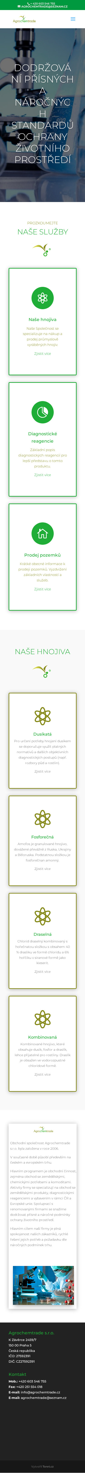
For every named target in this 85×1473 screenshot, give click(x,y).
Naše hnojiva (42, 319)
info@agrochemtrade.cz (40, 1392)
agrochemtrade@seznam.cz (43, 1398)
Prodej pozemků (42, 555)
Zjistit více (42, 353)
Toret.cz (48, 1466)
